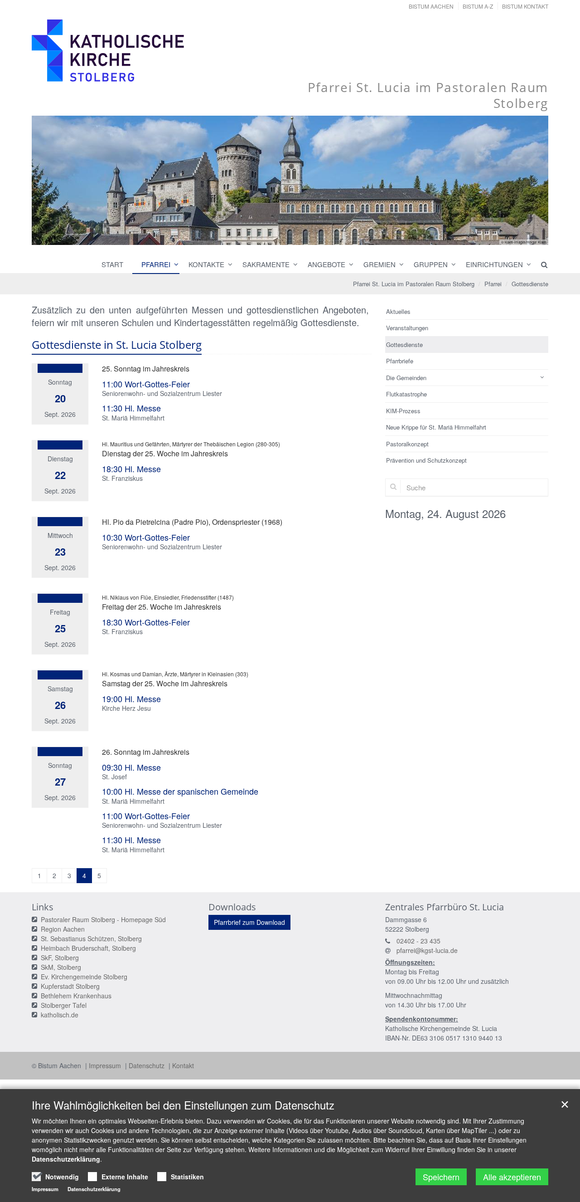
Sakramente (266, 264)
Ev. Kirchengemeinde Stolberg (84, 976)
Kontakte (206, 264)
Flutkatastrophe (406, 394)
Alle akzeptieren (512, 1176)
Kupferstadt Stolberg (70, 986)
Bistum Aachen (431, 6)
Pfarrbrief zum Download (249, 922)
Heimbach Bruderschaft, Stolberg (88, 948)
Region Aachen (63, 928)
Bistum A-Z (478, 6)
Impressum (106, 1065)
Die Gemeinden (406, 377)
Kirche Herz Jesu (126, 708)
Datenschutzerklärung (66, 1158)
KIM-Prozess (403, 410)
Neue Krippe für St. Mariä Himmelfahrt (436, 427)
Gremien (379, 264)
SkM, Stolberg (61, 967)
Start (112, 264)
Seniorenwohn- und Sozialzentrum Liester (162, 393)
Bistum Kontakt (525, 6)
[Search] (540, 264)
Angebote (326, 264)
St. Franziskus (122, 478)
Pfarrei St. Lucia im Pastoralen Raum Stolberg (413, 283)
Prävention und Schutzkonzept (426, 460)
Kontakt (183, 1065)
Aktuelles (398, 311)
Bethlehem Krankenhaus (76, 995)
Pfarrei (155, 264)
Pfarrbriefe (399, 361)
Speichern (441, 1176)
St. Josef (114, 776)
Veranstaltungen (407, 327)
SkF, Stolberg (60, 957)
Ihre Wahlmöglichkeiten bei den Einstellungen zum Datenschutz (183, 1105)
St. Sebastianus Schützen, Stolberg (91, 938)
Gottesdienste (530, 283)
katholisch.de (59, 1014)
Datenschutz (147, 1065)
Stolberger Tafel (64, 1005)
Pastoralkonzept (407, 444)
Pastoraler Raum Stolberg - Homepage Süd (103, 919)
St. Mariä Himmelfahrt (133, 417)
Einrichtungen (494, 264)
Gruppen (431, 264)
